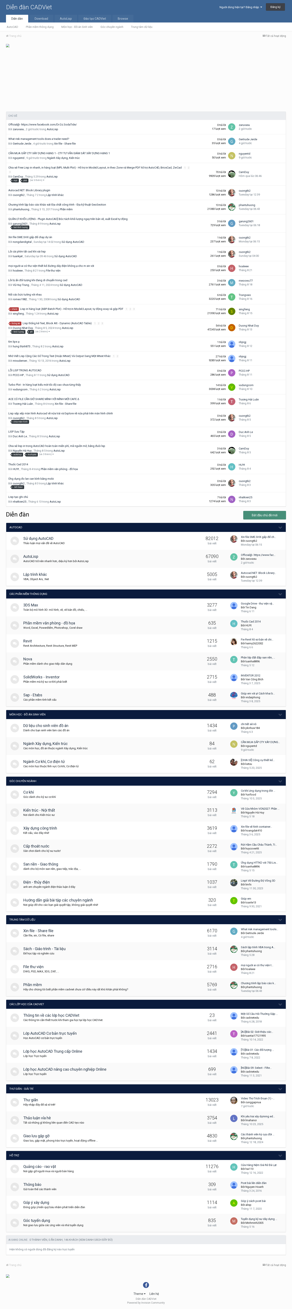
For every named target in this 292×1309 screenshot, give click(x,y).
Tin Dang (250, 607)
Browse (123, 18)
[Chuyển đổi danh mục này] (280, 527)
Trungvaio (245, 295)
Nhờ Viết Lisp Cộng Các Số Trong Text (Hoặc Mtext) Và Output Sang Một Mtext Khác (59, 356)
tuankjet (18, 256)
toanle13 (250, 902)
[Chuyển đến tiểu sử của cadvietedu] (233, 1015)
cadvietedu (252, 1017)
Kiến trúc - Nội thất (39, 810)
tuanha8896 (252, 661)
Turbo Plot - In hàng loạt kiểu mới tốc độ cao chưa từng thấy (44, 384)
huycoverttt (252, 848)
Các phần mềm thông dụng (28, 594)
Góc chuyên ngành (111, 26)
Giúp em (246, 898)
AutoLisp (66, 18)
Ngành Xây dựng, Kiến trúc (63, 158)
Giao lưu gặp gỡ (36, 1136)
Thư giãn (30, 1100)
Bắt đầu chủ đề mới (264, 515)
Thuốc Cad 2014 (18, 464)
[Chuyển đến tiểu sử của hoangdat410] (233, 828)
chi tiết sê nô (249, 724)
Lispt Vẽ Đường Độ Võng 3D (258, 880)
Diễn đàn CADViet (29, 7)
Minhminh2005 (254, 1222)
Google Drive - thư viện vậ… (257, 603)
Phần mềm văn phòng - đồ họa (59, 469)
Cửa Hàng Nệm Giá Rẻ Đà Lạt (259, 1165)
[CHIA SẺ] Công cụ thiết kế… (258, 760)
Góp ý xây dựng (36, 1202)
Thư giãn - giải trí (21, 1088)
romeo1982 (20, 299)
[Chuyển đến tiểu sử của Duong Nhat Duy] (231, 327)
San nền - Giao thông (40, 864)
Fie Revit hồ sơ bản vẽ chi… (257, 639)
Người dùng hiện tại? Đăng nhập (240, 7)
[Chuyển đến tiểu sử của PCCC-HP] (231, 372)
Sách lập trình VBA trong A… (258, 947)
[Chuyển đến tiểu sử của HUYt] (231, 466)
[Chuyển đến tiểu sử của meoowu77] (231, 282)
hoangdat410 (253, 830)
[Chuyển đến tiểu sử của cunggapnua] (233, 1100)
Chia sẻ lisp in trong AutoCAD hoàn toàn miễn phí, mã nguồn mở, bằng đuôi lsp (56, 446)
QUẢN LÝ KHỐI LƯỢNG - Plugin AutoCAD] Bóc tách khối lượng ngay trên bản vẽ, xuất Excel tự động (68, 219)
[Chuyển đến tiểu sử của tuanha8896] (233, 659)
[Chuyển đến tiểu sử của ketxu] (233, 762)
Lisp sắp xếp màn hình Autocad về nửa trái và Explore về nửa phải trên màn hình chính (60, 413)
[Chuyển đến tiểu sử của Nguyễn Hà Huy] (233, 810)
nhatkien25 (19, 501)
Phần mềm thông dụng (40, 26)
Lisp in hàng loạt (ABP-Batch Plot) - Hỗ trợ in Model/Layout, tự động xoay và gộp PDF (72, 308)
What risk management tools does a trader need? (38, 138)
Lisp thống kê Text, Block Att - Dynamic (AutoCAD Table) (57, 323)
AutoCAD (12, 26)
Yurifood (250, 794)
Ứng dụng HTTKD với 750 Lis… (259, 862)
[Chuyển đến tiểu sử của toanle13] (233, 900)
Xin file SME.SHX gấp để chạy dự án (30, 237)
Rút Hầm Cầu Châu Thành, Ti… (259, 844)
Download (41, 18)
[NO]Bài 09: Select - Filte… (256, 1067)
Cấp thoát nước (36, 846)
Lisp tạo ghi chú (18, 497)
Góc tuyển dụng (36, 1220)
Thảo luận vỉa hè (37, 1118)
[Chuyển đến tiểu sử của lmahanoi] (233, 1118)
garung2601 (20, 223)
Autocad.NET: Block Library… (258, 573)
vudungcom (20, 389)
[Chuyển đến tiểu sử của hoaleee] (231, 268)
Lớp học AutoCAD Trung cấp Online (52, 1051)
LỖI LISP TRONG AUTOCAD (24, 370)
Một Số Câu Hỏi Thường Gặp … (259, 1013)
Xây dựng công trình (40, 828)
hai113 (249, 1168)
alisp (248, 1204)
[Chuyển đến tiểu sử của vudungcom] (231, 387)
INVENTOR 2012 (250, 675)
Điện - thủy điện (36, 882)
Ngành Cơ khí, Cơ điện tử (44, 761)
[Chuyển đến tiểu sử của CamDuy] (231, 174)
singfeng (18, 313)
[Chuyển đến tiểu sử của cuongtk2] (231, 192)
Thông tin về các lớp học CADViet (51, 1015)
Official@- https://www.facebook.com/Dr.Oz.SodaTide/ (42, 124)
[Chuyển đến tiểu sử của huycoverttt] (233, 846)
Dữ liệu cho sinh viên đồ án (45, 725)
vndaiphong (252, 697)
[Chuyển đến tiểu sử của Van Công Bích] (233, 677)
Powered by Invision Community (146, 1302)
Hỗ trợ (14, 1155)
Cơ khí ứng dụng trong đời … (258, 790)
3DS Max (30, 605)
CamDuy (18, 176)
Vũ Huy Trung (21, 285)
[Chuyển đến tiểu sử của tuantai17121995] (233, 1033)
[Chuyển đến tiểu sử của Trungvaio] (231, 297)
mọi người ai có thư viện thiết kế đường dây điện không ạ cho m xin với (51, 265)
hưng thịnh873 (21, 346)
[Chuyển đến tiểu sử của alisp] (233, 1203)
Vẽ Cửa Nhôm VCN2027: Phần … (260, 808)
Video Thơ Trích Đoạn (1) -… (258, 1098)
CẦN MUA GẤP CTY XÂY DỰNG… (260, 742)
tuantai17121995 (255, 1035)
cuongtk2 (19, 195)
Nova (27, 659)
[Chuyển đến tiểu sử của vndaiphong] (233, 695)
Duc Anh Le (20, 436)
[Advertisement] (146, 79)
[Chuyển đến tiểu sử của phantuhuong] (231, 207)
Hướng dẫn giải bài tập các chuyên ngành (58, 900)
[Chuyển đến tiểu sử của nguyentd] (231, 155)
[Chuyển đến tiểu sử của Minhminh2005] (233, 1221)
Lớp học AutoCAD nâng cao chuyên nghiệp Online (64, 1069)
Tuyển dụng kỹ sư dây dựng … (259, 1219)
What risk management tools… (259, 929)
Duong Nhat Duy (23, 328)
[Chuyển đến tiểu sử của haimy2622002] (233, 641)
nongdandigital (22, 241)
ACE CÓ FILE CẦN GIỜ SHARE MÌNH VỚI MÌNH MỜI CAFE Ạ (43, 399)
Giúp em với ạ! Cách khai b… (258, 693)
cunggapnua (253, 1102)
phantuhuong (21, 209)
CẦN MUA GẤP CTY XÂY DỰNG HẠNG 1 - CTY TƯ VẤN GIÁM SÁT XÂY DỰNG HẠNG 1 (59, 153)
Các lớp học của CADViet (26, 1004)
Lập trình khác (55, 195)
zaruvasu (18, 129)
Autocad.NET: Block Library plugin (29, 190)
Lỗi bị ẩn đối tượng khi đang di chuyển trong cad (37, 280)
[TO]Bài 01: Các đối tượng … (257, 1049)
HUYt (16, 469)
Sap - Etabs (32, 695)
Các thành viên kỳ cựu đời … (257, 1134)
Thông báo (32, 1184)
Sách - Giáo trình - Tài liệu (44, 948)
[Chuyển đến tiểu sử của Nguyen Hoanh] (233, 1185)
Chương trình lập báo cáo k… (258, 983)
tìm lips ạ (13, 341)
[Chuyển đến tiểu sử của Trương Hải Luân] (231, 401)
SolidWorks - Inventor (41, 677)
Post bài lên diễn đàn (254, 1183)
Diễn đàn (17, 18)
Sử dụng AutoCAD (73, 241)
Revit (27, 641)
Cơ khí (28, 792)
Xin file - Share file (65, 143)
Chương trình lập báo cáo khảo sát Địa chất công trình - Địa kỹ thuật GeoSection (57, 204)
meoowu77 (246, 280)
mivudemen (20, 360)
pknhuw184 (252, 728)
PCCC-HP (18, 375)
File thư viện (53, 270)
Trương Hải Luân (23, 403)
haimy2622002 (254, 643)
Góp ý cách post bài (253, 1201)
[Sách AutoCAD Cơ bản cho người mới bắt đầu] (7, 45)
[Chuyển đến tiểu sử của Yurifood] (233, 792)
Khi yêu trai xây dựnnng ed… (258, 1116)
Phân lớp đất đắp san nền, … (258, 657)
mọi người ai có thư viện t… (257, 965)
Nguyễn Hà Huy (22, 450)
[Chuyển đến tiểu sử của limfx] (233, 882)
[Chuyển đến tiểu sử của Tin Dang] (233, 605)
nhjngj (242, 342)
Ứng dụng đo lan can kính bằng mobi (31, 478)
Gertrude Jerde (22, 143)
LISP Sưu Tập (16, 431)
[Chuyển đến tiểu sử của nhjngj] (231, 344)
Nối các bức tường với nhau (25, 294)
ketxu (248, 764)
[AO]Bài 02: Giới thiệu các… (257, 1031)
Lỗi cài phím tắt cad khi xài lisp (27, 251)
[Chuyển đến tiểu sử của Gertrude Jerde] (231, 141)
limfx (248, 884)
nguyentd (18, 158)
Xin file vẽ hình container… (256, 826)
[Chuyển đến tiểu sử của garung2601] (231, 223)
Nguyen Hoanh (254, 1186)
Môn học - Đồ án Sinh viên (77, 26)
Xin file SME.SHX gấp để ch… (258, 537)
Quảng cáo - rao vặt (39, 1166)
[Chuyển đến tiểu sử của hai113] (233, 1167)
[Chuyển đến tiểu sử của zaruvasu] (231, 127)
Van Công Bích (254, 679)
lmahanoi (251, 1120)
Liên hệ (154, 1294)
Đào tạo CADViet (95, 18)
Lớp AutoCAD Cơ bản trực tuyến (50, 1033)
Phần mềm (66, 209)
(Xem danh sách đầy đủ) (96, 1239)
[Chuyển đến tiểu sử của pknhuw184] (233, 726)
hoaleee (18, 270)
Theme (138, 1294)
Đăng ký (275, 7)
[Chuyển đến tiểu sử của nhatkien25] (231, 499)
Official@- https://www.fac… (258, 555)
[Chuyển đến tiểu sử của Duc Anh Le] (231, 434)
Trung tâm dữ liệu (141, 26)
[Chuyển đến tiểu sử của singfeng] (231, 311)
